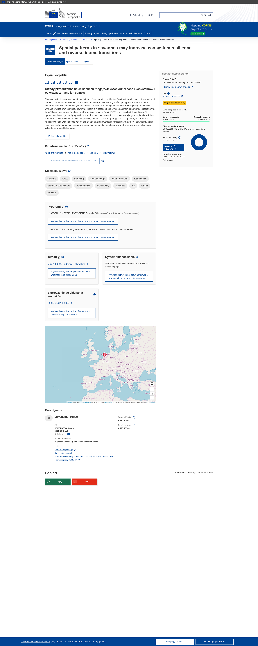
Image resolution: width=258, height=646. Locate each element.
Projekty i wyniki (92, 33)
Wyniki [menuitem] (86, 62)
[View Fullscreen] (152, 384)
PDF (87, 482)
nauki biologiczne (76, 153)
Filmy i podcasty (110, 33)
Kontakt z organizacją (80, 450)
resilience (120, 186)
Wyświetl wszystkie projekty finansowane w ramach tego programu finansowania (128, 276)
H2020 (85, 39)
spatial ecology (97, 179)
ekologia (93, 153)
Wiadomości (126, 33)
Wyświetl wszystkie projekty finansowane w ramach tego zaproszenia (70, 313)
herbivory (51, 193)
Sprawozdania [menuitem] (72, 62)
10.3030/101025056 (171, 96)
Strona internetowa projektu (179, 87)
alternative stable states (58, 186)
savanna (51, 179)
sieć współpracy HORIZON (82, 460)
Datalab (138, 33)
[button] (151, 15)
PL (77, 82)
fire (133, 186)
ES (59, 82)
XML (60, 482)
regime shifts (140, 179)
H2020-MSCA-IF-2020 (60, 303)
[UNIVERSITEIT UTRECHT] (105, 354)
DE (47, 82)
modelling (79, 179)
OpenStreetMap (86, 402)
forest (65, 179)
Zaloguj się (138, 15)
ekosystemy (109, 153)
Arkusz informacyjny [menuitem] (54, 62)
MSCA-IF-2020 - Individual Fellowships (67, 264)
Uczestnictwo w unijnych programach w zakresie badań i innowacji (84, 456)
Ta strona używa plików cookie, (36, 641)
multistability (103, 186)
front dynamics (83, 186)
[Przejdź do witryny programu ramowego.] (50, 50)
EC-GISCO (108, 402)
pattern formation (120, 179)
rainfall (144, 186)
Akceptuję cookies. (175, 641)
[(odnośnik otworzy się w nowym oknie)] (66, 13)
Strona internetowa (79, 453)
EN (53, 82)
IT (70, 82)
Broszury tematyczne (72, 33)
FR (65, 82)
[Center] (152, 393)
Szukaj (147, 33)
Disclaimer (151, 402)
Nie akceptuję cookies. (214, 641)
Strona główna (53, 33)
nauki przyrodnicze (54, 153)
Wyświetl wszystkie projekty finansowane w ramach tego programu (82, 221)
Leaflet (69, 402)
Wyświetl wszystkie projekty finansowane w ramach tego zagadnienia (70, 273)
